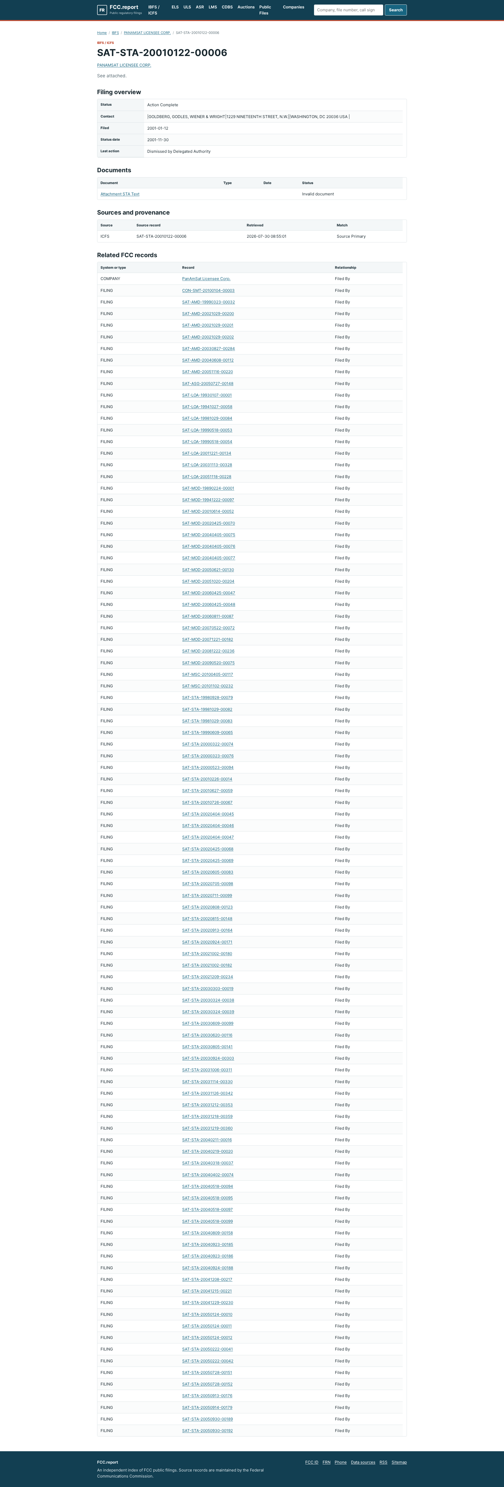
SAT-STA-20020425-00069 (207, 860)
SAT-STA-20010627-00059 (207, 790)
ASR (200, 6)
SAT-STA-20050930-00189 (207, 1419)
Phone (341, 1462)
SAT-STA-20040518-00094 (207, 1186)
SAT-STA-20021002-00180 (207, 953)
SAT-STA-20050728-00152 (207, 1384)
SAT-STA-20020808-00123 (207, 907)
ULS (187, 6)
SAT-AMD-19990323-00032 (208, 302)
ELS (175, 6)
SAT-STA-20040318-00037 (207, 1162)
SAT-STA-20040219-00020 (207, 1151)
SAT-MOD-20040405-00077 (208, 557)
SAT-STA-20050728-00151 (207, 1372)
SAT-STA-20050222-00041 (207, 1349)
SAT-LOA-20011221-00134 (206, 453)
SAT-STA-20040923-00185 (207, 1244)
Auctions (246, 6)
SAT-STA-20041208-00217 (207, 1279)
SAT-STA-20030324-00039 (208, 1011)
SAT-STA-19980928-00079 (207, 697)
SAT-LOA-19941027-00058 (207, 406)
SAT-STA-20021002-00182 (207, 965)
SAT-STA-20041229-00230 (207, 1302)
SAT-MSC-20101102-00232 (207, 685)
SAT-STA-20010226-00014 (207, 779)
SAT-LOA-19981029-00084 (207, 418)
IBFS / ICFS (154, 10)
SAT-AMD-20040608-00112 (208, 360)
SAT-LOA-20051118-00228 (206, 476)
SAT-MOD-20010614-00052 (208, 511)
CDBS (227, 6)
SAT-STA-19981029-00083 (207, 720)
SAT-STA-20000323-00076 (208, 755)
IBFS (115, 33)
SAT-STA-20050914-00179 (207, 1407)
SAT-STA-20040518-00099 (207, 1221)
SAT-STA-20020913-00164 (207, 930)
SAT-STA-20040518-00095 (207, 1197)
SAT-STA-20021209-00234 (207, 976)
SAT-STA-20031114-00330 (207, 1081)
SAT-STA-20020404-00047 (208, 837)
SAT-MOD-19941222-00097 (208, 499)
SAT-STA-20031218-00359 (207, 1116)
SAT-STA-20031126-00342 (207, 1093)
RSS (383, 1462)
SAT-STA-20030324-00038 (208, 1000)
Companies (293, 6)
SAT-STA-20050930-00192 (207, 1430)
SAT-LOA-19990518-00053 (207, 430)
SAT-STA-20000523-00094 (208, 767)
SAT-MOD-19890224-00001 (208, 488)
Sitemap (399, 1462)
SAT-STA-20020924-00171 (207, 942)
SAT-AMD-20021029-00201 (207, 325)
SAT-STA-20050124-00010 (207, 1314)
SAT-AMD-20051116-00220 (207, 371)
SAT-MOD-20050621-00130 (208, 569)
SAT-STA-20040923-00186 (207, 1255)
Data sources (363, 1462)
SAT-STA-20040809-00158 (207, 1232)
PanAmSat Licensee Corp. (206, 278)
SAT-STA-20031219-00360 (207, 1128)
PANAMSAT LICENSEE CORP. (147, 33)
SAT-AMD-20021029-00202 (208, 336)
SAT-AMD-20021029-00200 (208, 313)
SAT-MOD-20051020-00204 (208, 581)
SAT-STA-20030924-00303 (208, 1058)
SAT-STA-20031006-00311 (207, 1069)
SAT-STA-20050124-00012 (207, 1337)
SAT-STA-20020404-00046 (208, 825)
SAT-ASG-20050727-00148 (207, 383)
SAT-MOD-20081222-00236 (208, 650)
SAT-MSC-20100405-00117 (207, 674)
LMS (213, 6)
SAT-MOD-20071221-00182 (207, 639)
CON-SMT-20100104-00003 (208, 290)
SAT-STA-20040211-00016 (207, 1139)
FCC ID (311, 1462)
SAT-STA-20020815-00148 (207, 918)
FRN (326, 1462)
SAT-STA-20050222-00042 (207, 1360)
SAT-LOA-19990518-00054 (207, 441)
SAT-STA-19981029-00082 (207, 709)
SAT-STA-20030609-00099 (207, 1023)
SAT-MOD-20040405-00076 (208, 546)
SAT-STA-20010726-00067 (207, 802)
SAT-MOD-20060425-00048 (208, 604)
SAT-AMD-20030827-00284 (208, 348)
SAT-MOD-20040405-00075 (208, 534)
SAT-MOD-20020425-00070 (208, 523)
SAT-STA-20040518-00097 (207, 1209)
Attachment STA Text (120, 193)
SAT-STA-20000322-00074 (207, 744)
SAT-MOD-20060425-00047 (208, 592)
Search (396, 9)
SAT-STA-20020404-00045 (208, 813)
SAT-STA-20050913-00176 (207, 1395)
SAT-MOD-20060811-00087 (208, 616)
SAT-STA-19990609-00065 (207, 732)
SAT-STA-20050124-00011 (207, 1325)
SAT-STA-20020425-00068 (207, 848)
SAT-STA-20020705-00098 (207, 883)
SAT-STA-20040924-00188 (207, 1267)
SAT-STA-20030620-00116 (207, 1035)
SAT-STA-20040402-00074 (208, 1174)
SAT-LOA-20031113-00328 (207, 464)
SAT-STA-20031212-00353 (207, 1104)
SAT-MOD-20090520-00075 (208, 662)
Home (102, 33)
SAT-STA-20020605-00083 (207, 872)
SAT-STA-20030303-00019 (207, 988)
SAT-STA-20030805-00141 (207, 1046)
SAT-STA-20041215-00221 (207, 1290)
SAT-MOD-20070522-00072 (208, 627)
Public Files (265, 10)
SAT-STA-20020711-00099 (207, 895)
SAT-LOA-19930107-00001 (207, 395)
